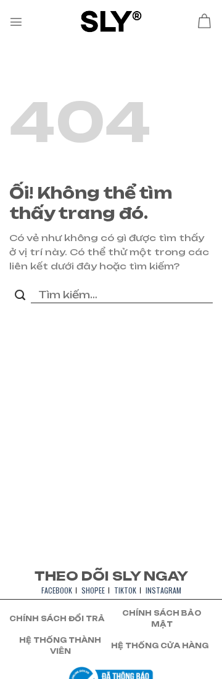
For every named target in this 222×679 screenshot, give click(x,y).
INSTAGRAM (163, 590)
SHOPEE (93, 590)
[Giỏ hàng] (204, 21)
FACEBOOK (56, 590)
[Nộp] (20, 295)
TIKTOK (125, 590)
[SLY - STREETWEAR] (111, 21)
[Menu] (16, 21)
